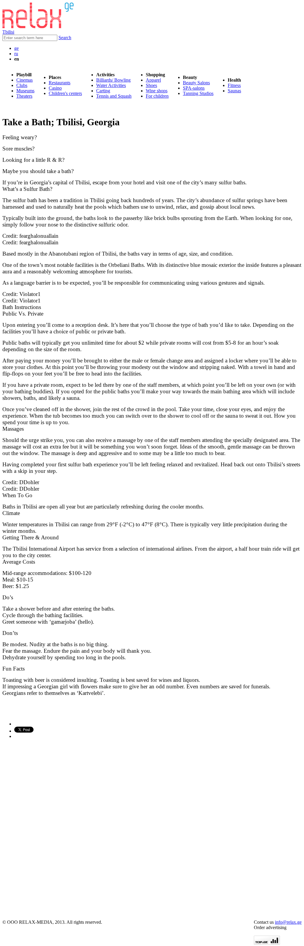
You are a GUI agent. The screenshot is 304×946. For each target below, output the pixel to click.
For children (157, 96)
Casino (55, 88)
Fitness (234, 85)
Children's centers (65, 93)
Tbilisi (8, 31)
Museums (25, 90)
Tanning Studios (198, 93)
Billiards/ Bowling (113, 80)
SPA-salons (194, 88)
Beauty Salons (196, 82)
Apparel (153, 80)
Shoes (151, 85)
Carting (103, 90)
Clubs (21, 85)
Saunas (234, 90)
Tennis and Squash (114, 96)
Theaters (24, 96)
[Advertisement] (38, 829)
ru (16, 53)
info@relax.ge (288, 922)
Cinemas (24, 80)
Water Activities (111, 85)
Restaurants (59, 82)
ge (16, 48)
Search (64, 37)
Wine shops (156, 90)
